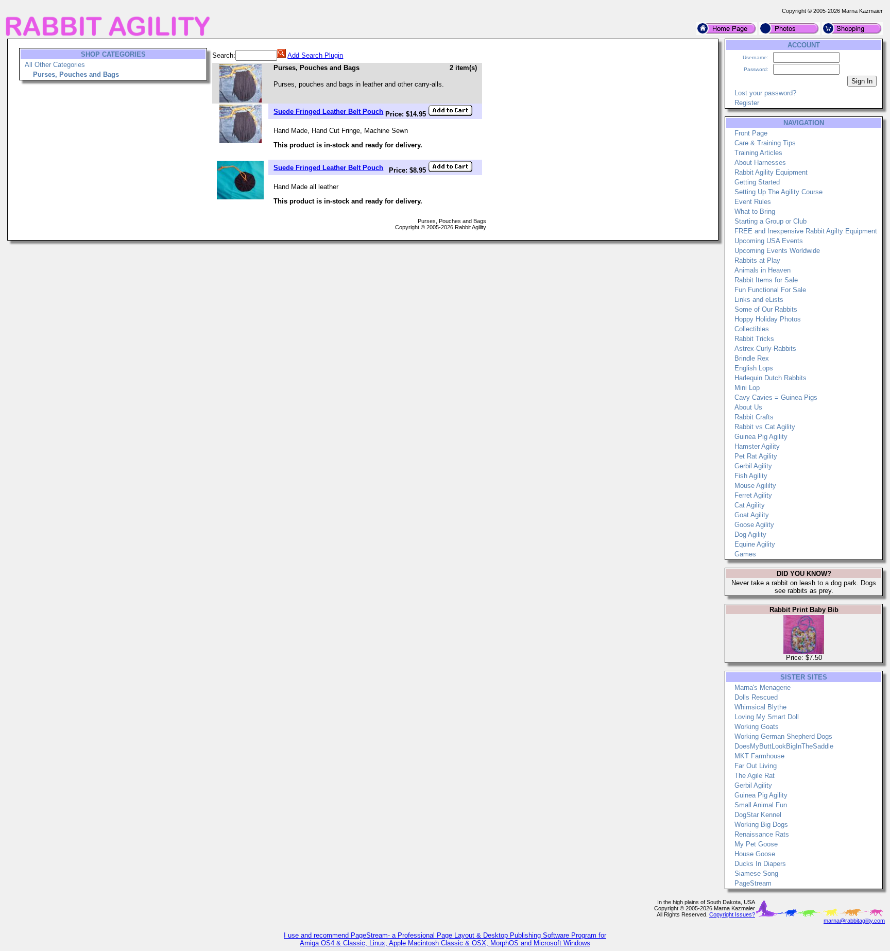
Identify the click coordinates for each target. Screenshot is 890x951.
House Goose (754, 854)
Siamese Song (756, 873)
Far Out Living (755, 766)
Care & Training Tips (765, 143)
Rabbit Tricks (754, 339)
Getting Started (757, 182)
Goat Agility (751, 515)
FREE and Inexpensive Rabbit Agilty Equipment (805, 231)
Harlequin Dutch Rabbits (770, 378)
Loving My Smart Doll (766, 717)
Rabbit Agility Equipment (771, 172)
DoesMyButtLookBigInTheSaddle (783, 746)
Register (746, 103)
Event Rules (752, 202)
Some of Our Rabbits (765, 309)
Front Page (750, 133)
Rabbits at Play (757, 260)
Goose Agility (754, 525)
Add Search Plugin (315, 55)
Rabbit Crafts (754, 417)
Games (745, 554)
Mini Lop (747, 388)
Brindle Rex (751, 358)
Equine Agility (754, 544)
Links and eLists (758, 299)
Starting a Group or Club (770, 221)
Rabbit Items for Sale (766, 280)
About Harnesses (760, 162)
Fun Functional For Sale (770, 290)
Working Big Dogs (761, 824)
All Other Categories (55, 65)
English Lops (753, 368)
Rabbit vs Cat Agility (764, 427)
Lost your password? (765, 93)
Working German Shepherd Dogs (783, 736)
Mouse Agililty (755, 485)
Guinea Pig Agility (761, 436)
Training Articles (758, 153)
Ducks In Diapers (760, 864)
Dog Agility (750, 534)
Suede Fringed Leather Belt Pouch (328, 111)
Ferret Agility (753, 495)
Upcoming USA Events (768, 241)
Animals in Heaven (762, 270)
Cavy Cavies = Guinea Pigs (775, 397)
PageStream (753, 883)
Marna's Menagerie (762, 687)
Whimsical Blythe (760, 707)
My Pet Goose (756, 844)
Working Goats (756, 727)
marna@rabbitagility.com (854, 921)
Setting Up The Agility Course (778, 192)
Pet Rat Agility (755, 456)
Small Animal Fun (760, 805)
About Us (748, 407)
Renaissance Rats (761, 834)
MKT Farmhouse (759, 756)
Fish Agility (750, 476)
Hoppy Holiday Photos (767, 319)
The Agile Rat (754, 775)
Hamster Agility (757, 446)
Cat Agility (749, 505)
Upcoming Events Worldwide (777, 250)
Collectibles (751, 329)
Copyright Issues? (732, 914)
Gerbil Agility (753, 466)
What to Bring (754, 211)
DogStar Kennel (757, 815)
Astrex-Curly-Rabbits (765, 348)
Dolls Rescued (756, 697)
